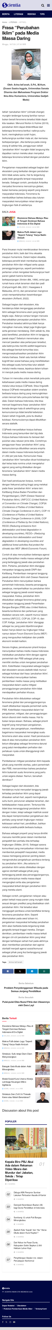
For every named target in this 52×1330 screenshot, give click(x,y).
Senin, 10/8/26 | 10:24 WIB (13, 1101)
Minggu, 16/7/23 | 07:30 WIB (14, 44)
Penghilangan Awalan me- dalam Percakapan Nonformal (28, 1259)
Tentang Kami (41, 1308)
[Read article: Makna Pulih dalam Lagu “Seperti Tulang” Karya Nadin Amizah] (8, 235)
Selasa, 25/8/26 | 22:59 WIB (29, 227)
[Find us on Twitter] (6, 1322)
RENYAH (31, 14)
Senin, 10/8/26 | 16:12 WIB (13, 1089)
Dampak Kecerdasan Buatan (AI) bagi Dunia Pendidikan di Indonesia (29, 1206)
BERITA (6, 14)
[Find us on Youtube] (14, 1322)
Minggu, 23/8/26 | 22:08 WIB (29, 241)
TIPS (42, 14)
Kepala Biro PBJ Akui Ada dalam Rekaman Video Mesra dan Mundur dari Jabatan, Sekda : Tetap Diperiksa (19, 1171)
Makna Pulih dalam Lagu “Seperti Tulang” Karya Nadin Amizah (31, 235)
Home (4, 22)
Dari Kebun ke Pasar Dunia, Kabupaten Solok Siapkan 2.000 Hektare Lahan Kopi (28, 1245)
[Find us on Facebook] (2, 1322)
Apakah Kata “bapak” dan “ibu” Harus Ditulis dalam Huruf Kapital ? (30, 1231)
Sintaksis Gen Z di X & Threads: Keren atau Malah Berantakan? (16, 1096)
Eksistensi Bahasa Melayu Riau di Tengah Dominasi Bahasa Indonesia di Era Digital (32, 221)
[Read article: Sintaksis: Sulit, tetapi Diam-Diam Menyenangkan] (42, 1057)
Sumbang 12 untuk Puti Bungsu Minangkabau (27, 1219)
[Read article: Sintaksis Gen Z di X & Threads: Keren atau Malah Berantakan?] (42, 1098)
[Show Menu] (48, 5)
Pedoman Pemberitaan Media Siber (18, 1308)
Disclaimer (21, 1305)
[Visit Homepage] (11, 5)
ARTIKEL (22, 22)
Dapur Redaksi (8, 1305)
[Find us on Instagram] (10, 1322)
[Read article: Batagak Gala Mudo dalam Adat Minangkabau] (42, 1070)
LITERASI (18, 14)
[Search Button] (42, 5)
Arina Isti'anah (15, 962)
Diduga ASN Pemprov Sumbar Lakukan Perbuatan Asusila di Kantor (30, 1194)
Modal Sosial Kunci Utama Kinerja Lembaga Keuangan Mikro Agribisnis (17, 1081)
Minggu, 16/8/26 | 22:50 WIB (13, 1073)
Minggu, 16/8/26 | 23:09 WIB (13, 1061)
